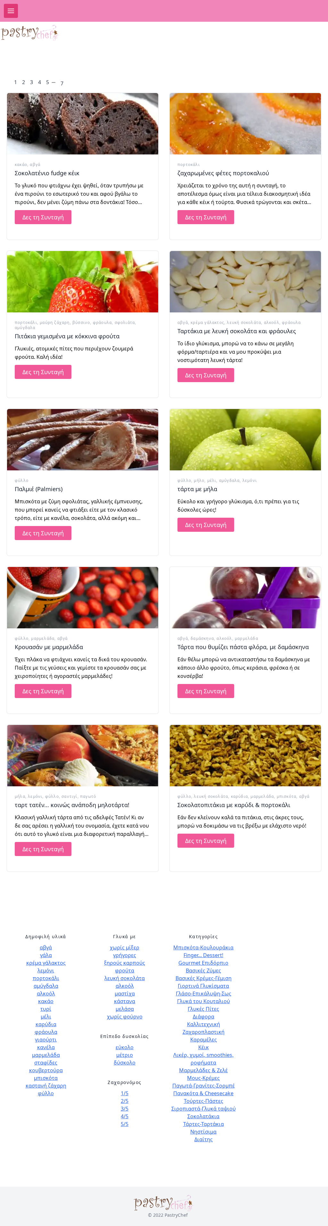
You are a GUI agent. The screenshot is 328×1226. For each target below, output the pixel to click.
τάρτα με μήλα (197, 489)
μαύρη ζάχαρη (55, 322)
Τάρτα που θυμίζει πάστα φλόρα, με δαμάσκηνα (243, 647)
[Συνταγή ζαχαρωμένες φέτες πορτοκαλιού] (245, 123)
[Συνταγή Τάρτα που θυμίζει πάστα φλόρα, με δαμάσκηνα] (245, 597)
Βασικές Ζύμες (203, 970)
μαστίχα (125, 993)
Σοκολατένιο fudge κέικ (47, 173)
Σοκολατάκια (203, 1116)
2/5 (124, 1100)
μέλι (212, 480)
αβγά (35, 164)
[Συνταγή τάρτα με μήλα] (245, 439)
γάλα (46, 955)
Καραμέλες (203, 1039)
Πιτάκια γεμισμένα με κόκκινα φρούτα (67, 336)
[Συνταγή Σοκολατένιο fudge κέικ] (82, 123)
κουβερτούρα (46, 1070)
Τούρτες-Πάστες (203, 1100)
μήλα (20, 796)
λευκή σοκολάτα (244, 322)
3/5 (124, 1108)
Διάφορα (203, 1016)
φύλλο (22, 480)
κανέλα (46, 1047)
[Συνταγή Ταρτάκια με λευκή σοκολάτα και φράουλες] (245, 281)
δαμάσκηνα (202, 638)
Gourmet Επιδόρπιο (203, 962)
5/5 (124, 1124)
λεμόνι (249, 480)
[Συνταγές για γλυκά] (30, 32)
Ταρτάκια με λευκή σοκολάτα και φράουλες (236, 331)
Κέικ (203, 1047)
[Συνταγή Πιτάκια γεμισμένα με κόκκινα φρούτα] (82, 281)
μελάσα (125, 1008)
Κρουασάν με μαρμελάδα (49, 647)
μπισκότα (287, 796)
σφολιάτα (125, 322)
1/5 (124, 1093)
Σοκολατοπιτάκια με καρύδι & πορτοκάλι (233, 805)
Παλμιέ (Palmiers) (38, 489)
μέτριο (124, 1054)
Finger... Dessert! (203, 955)
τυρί (45, 1008)
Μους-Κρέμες (203, 1077)
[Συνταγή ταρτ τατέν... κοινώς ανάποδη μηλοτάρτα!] (82, 755)
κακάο (21, 164)
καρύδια (239, 796)
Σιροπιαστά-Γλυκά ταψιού (203, 1108)
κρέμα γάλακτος (207, 322)
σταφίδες (45, 1062)
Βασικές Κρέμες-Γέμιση (204, 978)
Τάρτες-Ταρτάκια (203, 1124)
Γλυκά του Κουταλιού (203, 1001)
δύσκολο (124, 1062)
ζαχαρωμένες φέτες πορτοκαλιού (223, 173)
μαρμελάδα (42, 638)
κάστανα (124, 1001)
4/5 (124, 1116)
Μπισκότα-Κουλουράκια (203, 947)
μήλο (199, 480)
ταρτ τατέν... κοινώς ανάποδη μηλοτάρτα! (72, 805)
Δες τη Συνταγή (43, 217)
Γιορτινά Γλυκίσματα (203, 985)
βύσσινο (81, 322)
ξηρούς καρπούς (124, 962)
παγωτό (88, 796)
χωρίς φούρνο (125, 1016)
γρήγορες (124, 955)
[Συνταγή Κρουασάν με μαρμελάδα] (82, 597)
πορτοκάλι (188, 164)
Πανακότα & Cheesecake (203, 1093)
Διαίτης (203, 1139)
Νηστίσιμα (203, 1131)
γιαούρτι (46, 1039)
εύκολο (125, 1047)
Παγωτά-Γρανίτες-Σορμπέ (203, 1085)
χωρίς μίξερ (124, 947)
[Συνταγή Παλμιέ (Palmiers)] (82, 439)
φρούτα (124, 970)
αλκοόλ (271, 322)
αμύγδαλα (25, 327)
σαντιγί (69, 796)
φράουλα (102, 322)
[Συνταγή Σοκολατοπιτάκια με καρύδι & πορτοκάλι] (245, 755)
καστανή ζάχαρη (46, 1085)
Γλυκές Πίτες (203, 1008)
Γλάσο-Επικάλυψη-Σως (203, 993)
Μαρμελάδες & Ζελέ (203, 1070)
